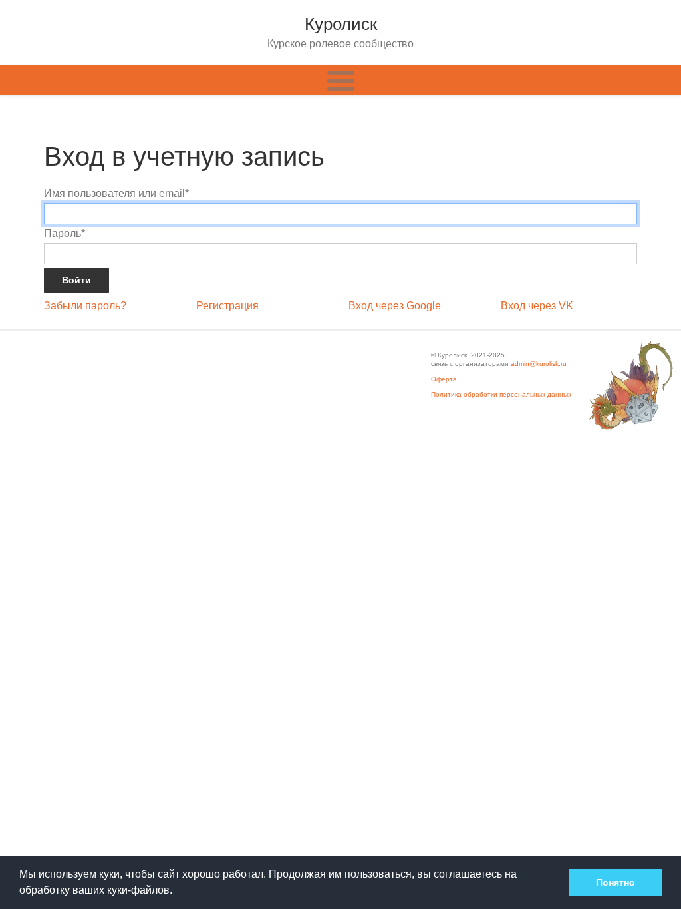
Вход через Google (394, 305)
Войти (76, 280)
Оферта (444, 379)
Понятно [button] (615, 882)
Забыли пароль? (85, 305)
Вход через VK (537, 305)
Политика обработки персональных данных (501, 394)
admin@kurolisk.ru (539, 363)
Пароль (64, 233)
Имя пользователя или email (116, 193)
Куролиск (341, 24)
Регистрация (227, 305)
